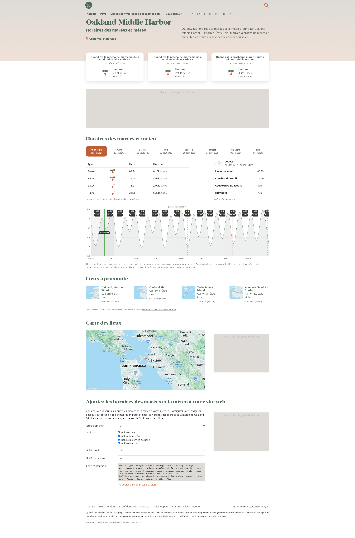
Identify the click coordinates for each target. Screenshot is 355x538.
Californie (95, 38)
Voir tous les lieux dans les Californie (159, 309)
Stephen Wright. (261, 506)
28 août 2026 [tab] (189, 151)
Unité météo (93, 450)
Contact (90, 506)
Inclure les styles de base (135, 439)
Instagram (216, 13)
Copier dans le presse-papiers (139, 484)
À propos (145, 506)
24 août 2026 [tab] (96, 151)
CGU (100, 506)
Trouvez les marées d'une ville (266, 5)
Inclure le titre (129, 443)
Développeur (174, 13)
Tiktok (230, 13)
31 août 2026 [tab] (259, 151)
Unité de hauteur (96, 458)
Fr (191, 13)
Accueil (91, 13)
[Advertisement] (177, 108)
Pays (103, 13)
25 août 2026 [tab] (120, 151)
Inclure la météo (130, 436)
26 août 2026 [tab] (143, 151)
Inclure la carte (129, 432)
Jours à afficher (95, 425)
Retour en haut (347, 530)
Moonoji (196, 506)
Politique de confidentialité (121, 506)
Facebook (223, 13)
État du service (180, 506)
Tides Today (89, 5)
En (198, 13)
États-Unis (109, 38)
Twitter (210, 13)
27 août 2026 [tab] (166, 151)
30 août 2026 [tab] (235, 151)
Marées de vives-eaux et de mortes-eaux (135, 13)
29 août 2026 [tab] (212, 151)
